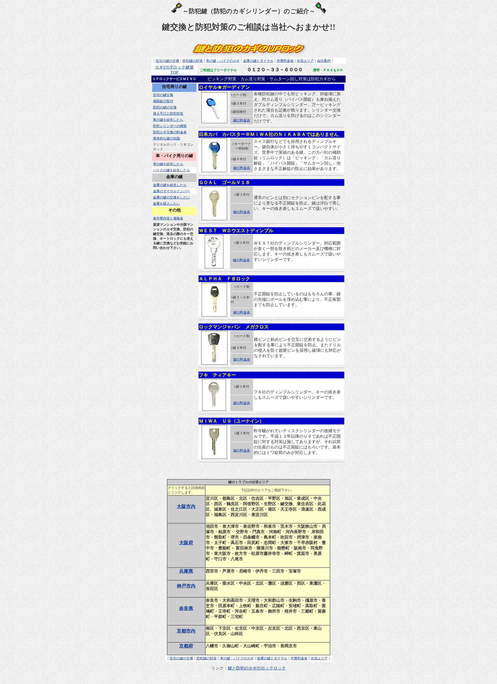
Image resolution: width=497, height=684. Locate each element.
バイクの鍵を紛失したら (171, 170)
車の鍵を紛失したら (168, 164)
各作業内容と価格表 (168, 218)
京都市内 (186, 631)
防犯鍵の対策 (192, 61)
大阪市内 (186, 506)
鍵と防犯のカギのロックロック (257, 668)
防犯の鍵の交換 (165, 107)
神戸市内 (186, 586)
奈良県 (186, 608)
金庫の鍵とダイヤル (258, 61)
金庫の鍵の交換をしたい (171, 197)
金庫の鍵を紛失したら (170, 185)
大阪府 (186, 542)
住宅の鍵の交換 (167, 61)
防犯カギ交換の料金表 (170, 132)
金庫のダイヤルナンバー (171, 191)
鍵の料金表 (241, 120)
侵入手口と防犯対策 (168, 113)
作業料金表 (285, 61)
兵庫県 (186, 571)
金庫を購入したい (166, 203)
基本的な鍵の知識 (166, 138)
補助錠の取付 (163, 101)
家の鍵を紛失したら (168, 120)
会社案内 (324, 61)
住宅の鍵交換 (163, 95)
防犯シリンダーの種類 (170, 126)
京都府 (186, 646)
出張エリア (305, 61)
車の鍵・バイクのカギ (223, 61)
